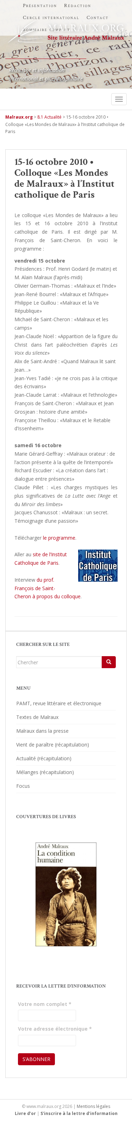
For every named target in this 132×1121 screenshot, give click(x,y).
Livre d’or (25, 1113)
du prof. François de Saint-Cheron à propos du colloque (47, 588)
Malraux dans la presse (42, 730)
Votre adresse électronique (55, 1028)
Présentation (40, 5)
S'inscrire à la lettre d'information (79, 1113)
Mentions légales (93, 1106)
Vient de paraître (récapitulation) (52, 744)
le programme (59, 537)
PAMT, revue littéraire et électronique (58, 703)
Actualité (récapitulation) (43, 758)
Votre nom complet (44, 1004)
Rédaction (77, 5)
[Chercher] (109, 662)
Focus (23, 786)
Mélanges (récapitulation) (45, 772)
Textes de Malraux (37, 717)
